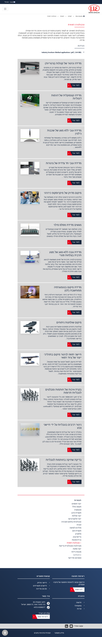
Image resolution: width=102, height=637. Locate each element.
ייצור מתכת (77, 549)
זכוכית (79, 525)
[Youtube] (71, 626)
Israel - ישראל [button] (9, 2)
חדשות (78, 602)
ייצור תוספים (76, 504)
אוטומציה (77, 510)
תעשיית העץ (76, 531)
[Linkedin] (66, 626)
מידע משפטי (59, 633)
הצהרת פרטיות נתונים (42, 633)
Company (78, 606)
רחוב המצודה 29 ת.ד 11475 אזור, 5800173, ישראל (33, 603)
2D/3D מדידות (41, 589)
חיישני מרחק (42, 583)
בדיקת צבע (77, 537)
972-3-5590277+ (39, 607)
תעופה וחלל (76, 507)
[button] (5, 633)
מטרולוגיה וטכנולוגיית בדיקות (70, 546)
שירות (79, 609)
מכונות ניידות (76, 552)
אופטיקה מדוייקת (74, 558)
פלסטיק (78, 534)
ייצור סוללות (76, 516)
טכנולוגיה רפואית (73, 543)
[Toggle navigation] (5, 9)
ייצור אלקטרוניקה (74, 519)
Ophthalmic (77, 555)
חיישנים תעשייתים (40, 586)
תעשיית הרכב (76, 513)
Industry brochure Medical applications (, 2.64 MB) (61, 52)
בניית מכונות (76, 540)
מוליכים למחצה (75, 528)
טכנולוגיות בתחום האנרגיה (71, 522)
